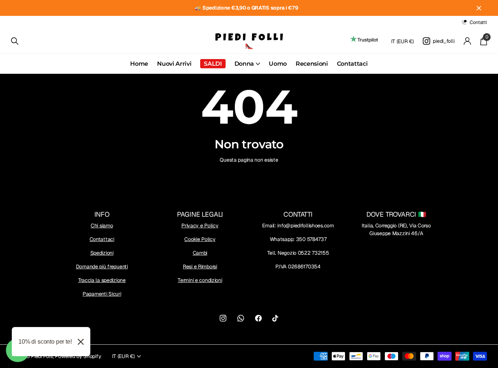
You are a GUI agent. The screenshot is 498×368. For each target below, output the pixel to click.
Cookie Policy (199, 239)
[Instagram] (223, 318)
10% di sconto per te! (45, 341)
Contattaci (352, 63)
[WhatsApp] (240, 318)
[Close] (81, 341)
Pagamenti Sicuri (102, 293)
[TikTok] (275, 318)
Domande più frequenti (102, 266)
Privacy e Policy (200, 225)
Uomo (278, 63)
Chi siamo (102, 225)
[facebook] (258, 318)
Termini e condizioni (200, 280)
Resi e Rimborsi (200, 266)
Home (139, 63)
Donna (244, 63)
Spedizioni (102, 253)
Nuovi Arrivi (174, 63)
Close (479, 8)
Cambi (200, 253)
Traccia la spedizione (102, 280)
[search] (14, 41)
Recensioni (312, 63)
